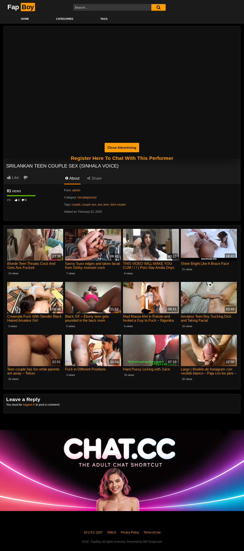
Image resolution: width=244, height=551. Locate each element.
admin (76, 190)
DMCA (111, 532)
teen (106, 204)
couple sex (89, 204)
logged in (29, 404)
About (74, 178)
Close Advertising (121, 147)
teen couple (118, 204)
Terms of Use (152, 532)
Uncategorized (87, 197)
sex (99, 204)
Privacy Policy (130, 532)
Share (96, 178)
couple (76, 204)
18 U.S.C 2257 (93, 532)
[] (158, 7)
